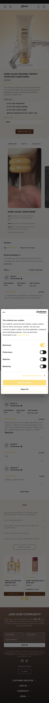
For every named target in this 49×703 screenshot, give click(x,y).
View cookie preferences (32, 376)
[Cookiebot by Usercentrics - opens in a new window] (36, 312)
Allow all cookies (24, 382)
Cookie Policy (23, 335)
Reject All (24, 389)
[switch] (43, 352)
